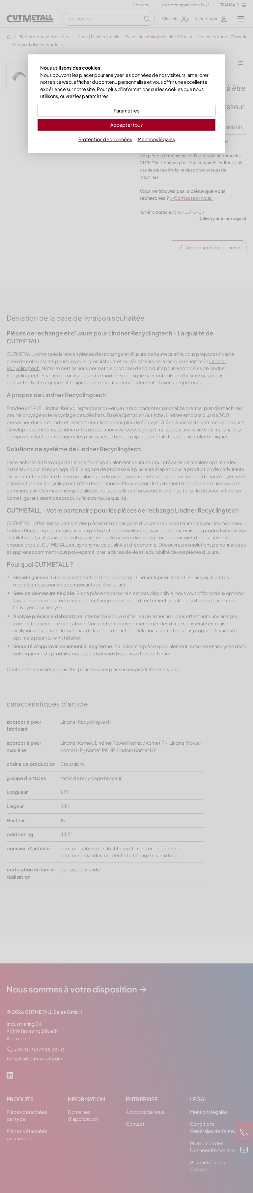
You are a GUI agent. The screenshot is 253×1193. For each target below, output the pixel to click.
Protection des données (105, 139)
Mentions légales (156, 139)
